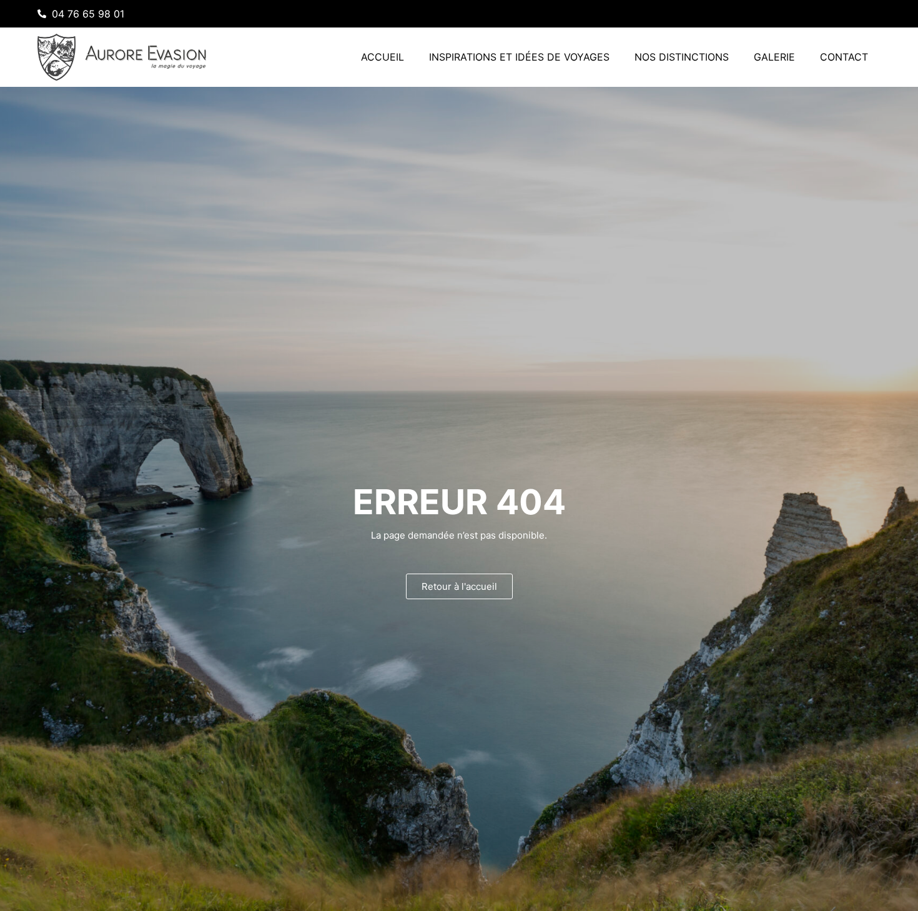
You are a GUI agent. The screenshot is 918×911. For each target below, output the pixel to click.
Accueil (382, 57)
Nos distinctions (681, 57)
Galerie (774, 57)
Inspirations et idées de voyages (519, 57)
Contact (844, 57)
